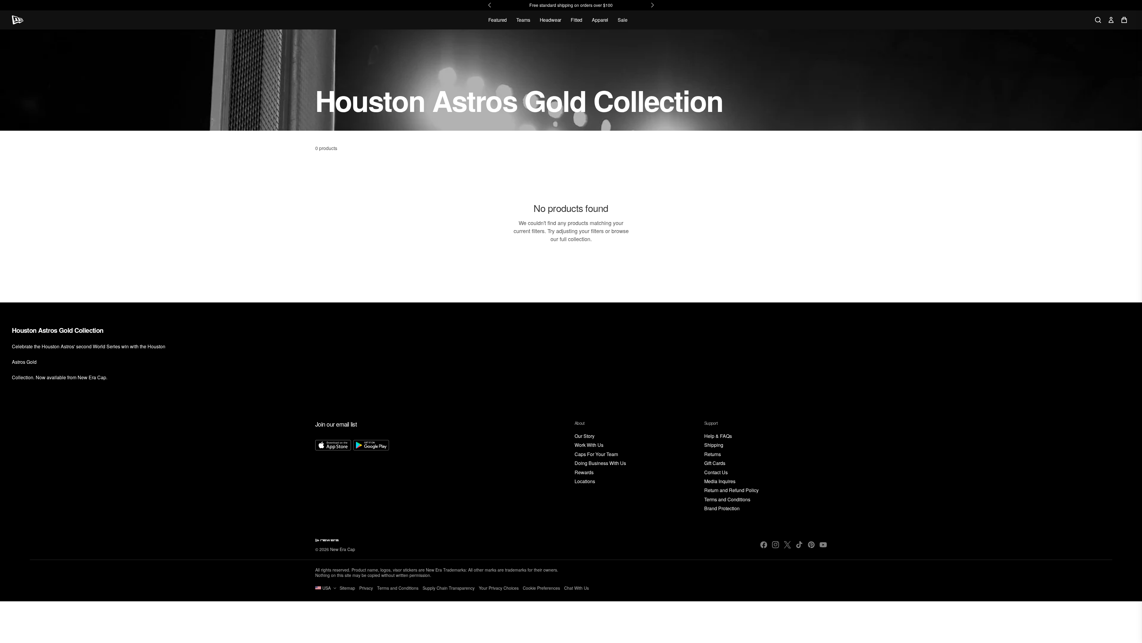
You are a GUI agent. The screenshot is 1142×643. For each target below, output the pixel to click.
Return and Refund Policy (731, 490)
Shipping (713, 445)
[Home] (17, 19)
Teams (523, 19)
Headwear (550, 19)
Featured (497, 19)
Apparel (600, 19)
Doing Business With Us (600, 463)
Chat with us (576, 588)
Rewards (584, 472)
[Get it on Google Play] (371, 476)
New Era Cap (342, 549)
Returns (712, 454)
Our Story (584, 436)
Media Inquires (719, 481)
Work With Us (589, 445)
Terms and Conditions (727, 500)
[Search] (1098, 20)
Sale (622, 19)
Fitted (576, 19)
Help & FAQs (718, 436)
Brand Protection (722, 508)
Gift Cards (714, 463)
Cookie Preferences (541, 588)
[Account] (1111, 20)
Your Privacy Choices (499, 588)
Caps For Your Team (596, 454)
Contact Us (716, 472)
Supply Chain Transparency (449, 588)
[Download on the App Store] (333, 476)
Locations (585, 481)
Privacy (366, 588)
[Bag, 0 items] (1124, 20)
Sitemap (347, 588)
